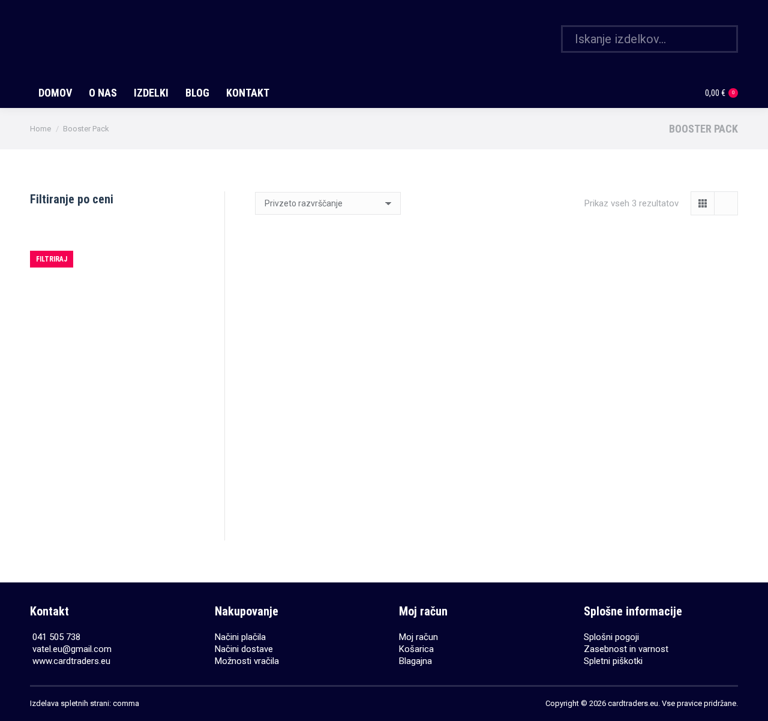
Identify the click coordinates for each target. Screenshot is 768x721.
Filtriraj (51, 259)
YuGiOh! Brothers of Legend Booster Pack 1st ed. (663, 402)
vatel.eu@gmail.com (72, 649)
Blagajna (415, 661)
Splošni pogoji (611, 637)
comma (126, 703)
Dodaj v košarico (329, 532)
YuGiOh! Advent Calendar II (496, 454)
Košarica (416, 649)
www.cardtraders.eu (71, 661)
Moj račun (418, 637)
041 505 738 (56, 637)
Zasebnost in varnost (626, 649)
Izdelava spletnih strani (69, 703)
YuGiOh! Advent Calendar (329, 491)
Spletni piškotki (613, 661)
